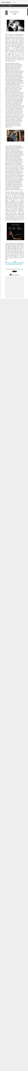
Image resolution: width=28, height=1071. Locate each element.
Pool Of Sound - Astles (14, 13)
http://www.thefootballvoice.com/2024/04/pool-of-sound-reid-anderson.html (14, 263)
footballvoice (20, 269)
